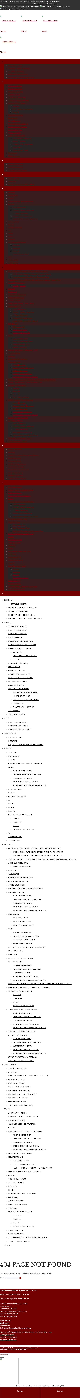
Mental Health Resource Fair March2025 (23, 350)
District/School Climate (16, 103)
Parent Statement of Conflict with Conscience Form (30, 277)
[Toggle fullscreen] (5, 1354)
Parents (7, 267)
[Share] (3, 1354)
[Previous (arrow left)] (1, 1357)
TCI (9, 257)
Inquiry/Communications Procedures (21, 184)
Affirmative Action (15, 86)
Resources (16, 248)
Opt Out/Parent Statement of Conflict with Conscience (28, 271)
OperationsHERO (14, 557)
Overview (15, 106)
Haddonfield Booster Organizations (21, 303)
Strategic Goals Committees (22, 144)
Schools (7, 62)
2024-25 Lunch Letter (20, 338)
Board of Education (15, 89)
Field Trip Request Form (21, 528)
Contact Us (8, 174)
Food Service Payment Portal (22, 341)
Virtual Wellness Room (20, 254)
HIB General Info (18, 327)
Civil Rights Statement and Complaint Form (15, 1328)
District (7, 82)
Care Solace (12, 292)
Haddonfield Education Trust (18, 470)
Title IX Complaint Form (8, 1316)
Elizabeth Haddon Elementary (19, 69)
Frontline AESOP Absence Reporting (21, 534)
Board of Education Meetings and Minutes (23, 455)
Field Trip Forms (14, 522)
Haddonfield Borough (16, 467)
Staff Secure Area (14, 583)
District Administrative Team (18, 100)
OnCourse (12, 554)
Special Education (14, 133)
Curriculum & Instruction (17, 97)
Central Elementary (15, 66)
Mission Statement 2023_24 (18, 124)
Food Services (5, 1325)
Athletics (11, 192)
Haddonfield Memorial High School (21, 77)
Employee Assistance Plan (17, 519)
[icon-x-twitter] (2, 13)
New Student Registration (17, 127)
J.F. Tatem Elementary (16, 72)
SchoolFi (11, 563)
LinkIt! (10, 233)
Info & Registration (19, 286)
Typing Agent (13, 263)
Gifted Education (14, 121)
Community (8, 445)
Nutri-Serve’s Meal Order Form (19, 551)
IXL (9, 231)
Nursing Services (14, 362)
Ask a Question (13, 178)
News (6, 160)
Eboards (11, 204)
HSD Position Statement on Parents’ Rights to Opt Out (31, 274)
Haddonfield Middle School (18, 74)
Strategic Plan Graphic (20, 150)
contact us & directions (8, 1340)
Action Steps (17, 147)
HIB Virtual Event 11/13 (21, 333)
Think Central (13, 260)
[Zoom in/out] (7, 1354)
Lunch (10, 236)
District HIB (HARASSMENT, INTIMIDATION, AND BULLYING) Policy (26, 1332)
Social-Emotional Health (17, 242)
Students (7, 188)
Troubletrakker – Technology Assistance (22, 586)
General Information (19, 347)
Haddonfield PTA (14, 306)
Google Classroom (15, 228)
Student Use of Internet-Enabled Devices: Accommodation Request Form (34, 280)
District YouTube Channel (17, 170)
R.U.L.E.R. (15, 112)
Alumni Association (15, 449)
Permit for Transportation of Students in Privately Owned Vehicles (31, 379)
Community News (14, 461)
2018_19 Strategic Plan (16, 135)
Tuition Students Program (17, 441)
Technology (12, 153)
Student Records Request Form (19, 438)
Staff (6, 483)
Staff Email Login (14, 581)
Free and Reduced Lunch (21, 344)
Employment (12, 118)
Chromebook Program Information (20, 201)
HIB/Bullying (13, 324)
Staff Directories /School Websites (20, 400)
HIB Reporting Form (19, 330)
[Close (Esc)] (1, 1354)
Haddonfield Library (15, 473)
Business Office (14, 94)
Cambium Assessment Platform (19, 496)
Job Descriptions (14, 542)
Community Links (14, 458)
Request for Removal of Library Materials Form (25, 382)
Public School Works (15, 560)
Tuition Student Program (17, 479)
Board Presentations (15, 164)
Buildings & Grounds (15, 91)
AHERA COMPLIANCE (8, 1337)
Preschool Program (15, 130)
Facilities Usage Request (17, 464)
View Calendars (5, 1320)
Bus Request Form (14, 493)
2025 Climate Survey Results (22, 109)
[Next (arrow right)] (3, 1357)
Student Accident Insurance (18, 418)
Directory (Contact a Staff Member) (21, 501)
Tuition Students (14, 156)
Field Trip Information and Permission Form (27, 531)
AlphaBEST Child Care (16, 283)
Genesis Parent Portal (16, 297)
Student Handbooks (15, 420)
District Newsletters (15, 115)
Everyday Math (13, 222)
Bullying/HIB (13, 195)
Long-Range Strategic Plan (21, 138)
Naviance (11, 239)
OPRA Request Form (15, 476)
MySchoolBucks (14, 353)
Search (7, 594)
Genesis (11, 225)
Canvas (11, 198)
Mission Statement (19, 141)
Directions (12, 181)
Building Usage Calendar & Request (21, 490)
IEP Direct (12, 545)
